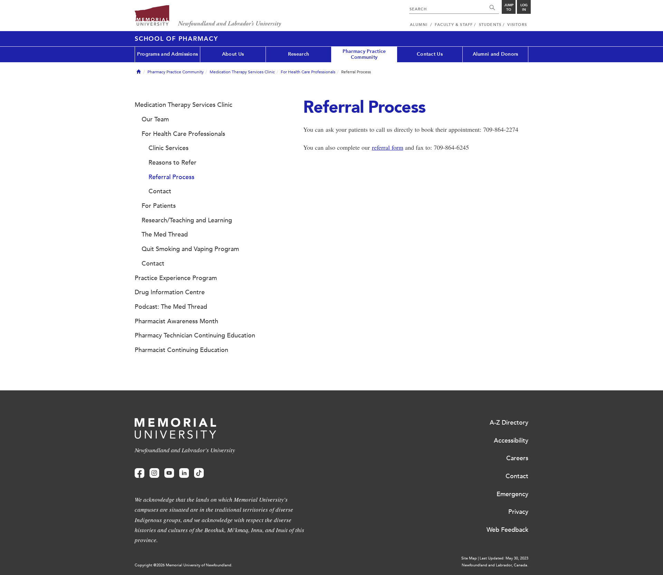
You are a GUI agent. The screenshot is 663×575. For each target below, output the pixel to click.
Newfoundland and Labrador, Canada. (495, 565)
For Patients (159, 206)
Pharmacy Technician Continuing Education (195, 335)
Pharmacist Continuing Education (181, 350)
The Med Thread (165, 234)
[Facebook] (139, 473)
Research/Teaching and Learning (187, 220)
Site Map (469, 558)
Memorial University (208, 16)
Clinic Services (168, 148)
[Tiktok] (199, 473)
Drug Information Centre (170, 292)
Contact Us (430, 54)
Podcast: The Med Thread (171, 306)
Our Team (155, 119)
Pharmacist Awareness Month (176, 321)
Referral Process (171, 177)
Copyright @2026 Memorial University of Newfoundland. (183, 565)
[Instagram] (154, 473)
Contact (159, 191)
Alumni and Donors (495, 54)
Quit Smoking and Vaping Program (190, 249)
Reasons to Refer (172, 162)
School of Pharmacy (176, 39)
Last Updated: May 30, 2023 (504, 558)
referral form (387, 147)
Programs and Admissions (167, 54)
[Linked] (184, 473)
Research (298, 54)
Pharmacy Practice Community (364, 54)
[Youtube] (169, 473)
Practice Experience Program (176, 278)
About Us (233, 54)
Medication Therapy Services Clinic (242, 71)
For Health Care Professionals (308, 71)
